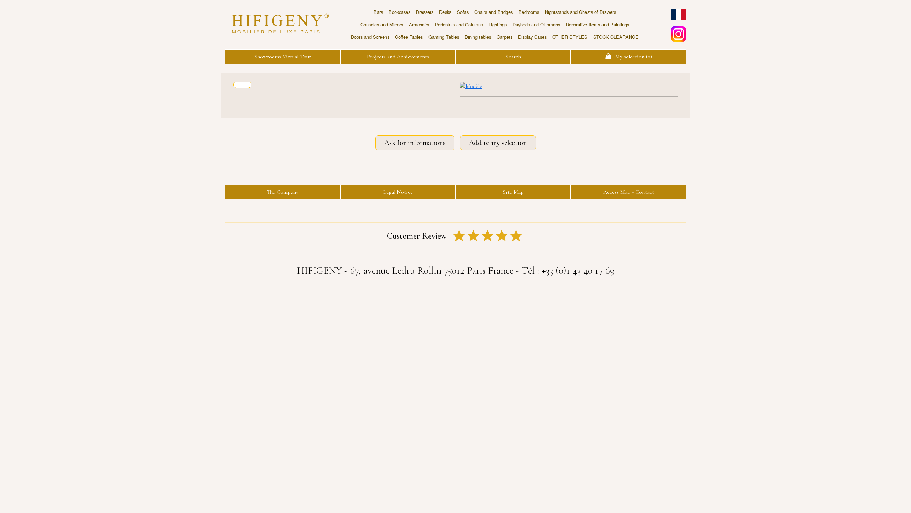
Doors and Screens (370, 36)
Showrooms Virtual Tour (282, 56)
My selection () (631, 56)
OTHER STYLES (570, 36)
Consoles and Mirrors (381, 24)
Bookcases (399, 12)
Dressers (424, 12)
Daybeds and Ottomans (536, 24)
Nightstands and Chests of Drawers (580, 12)
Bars (378, 12)
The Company (283, 192)
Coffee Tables (409, 36)
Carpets (504, 36)
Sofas (463, 12)
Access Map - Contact (628, 192)
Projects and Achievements (398, 56)
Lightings (498, 24)
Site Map (513, 192)
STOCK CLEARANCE (615, 36)
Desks (445, 12)
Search (513, 56)
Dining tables (478, 36)
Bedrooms (528, 12)
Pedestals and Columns (459, 24)
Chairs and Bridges (493, 12)
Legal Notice (398, 192)
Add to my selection (498, 143)
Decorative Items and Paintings (597, 24)
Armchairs (419, 24)
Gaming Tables (443, 36)
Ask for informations (415, 143)
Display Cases (532, 36)
